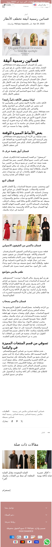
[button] (9, 5)
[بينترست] (16, 421)
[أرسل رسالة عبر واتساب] (47, 542)
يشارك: (5, 421)
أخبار (26, 14)
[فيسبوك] (12, 421)
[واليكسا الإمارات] (26, 6)
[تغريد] (21, 421)
